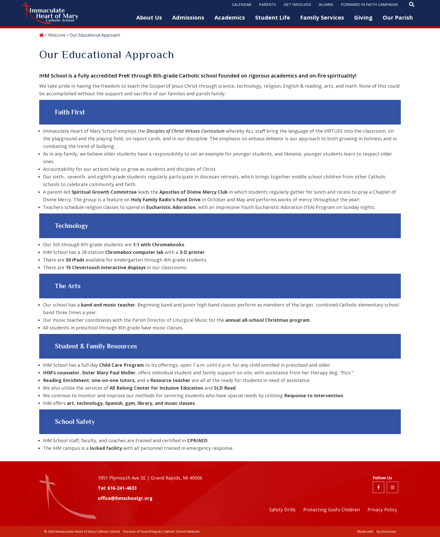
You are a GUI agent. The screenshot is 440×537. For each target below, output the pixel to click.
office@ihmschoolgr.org (125, 498)
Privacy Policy (382, 510)
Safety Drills (282, 510)
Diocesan (388, 531)
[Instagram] (392, 487)
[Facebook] (378, 487)
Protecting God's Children (331, 510)
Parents (267, 4)
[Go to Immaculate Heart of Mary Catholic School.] (41, 35)
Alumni (326, 4)
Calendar (241, 4)
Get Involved (297, 4)
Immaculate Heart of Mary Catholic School (88, 531)
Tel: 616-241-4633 (117, 488)
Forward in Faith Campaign (369, 4)
